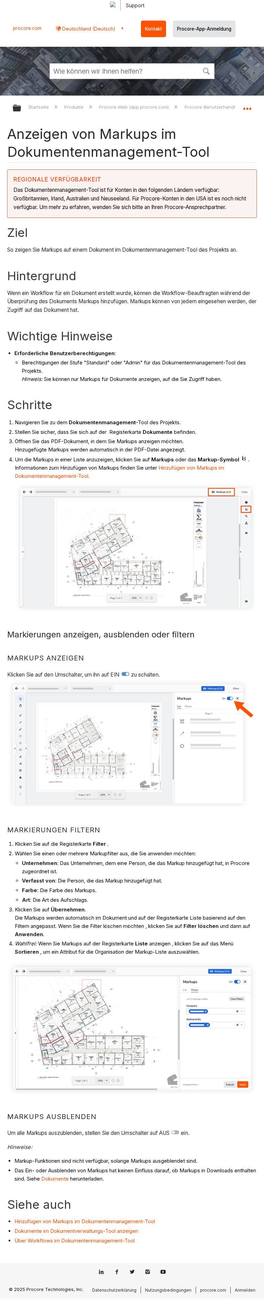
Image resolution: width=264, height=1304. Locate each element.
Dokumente (55, 1178)
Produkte (74, 107)
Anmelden (245, 1290)
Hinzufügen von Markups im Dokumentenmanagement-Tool (84, 1221)
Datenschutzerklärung (114, 1290)
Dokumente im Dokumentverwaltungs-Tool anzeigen (76, 1231)
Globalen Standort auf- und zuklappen (247, 106)
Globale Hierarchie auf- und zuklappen (21, 108)
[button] (206, 70)
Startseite (39, 107)
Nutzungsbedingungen (168, 1290)
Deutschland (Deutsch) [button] (88, 29)
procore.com (27, 28)
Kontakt (153, 29)
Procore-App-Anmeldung (204, 29)
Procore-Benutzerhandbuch (215, 107)
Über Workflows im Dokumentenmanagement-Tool (74, 1240)
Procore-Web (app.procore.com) (134, 107)
